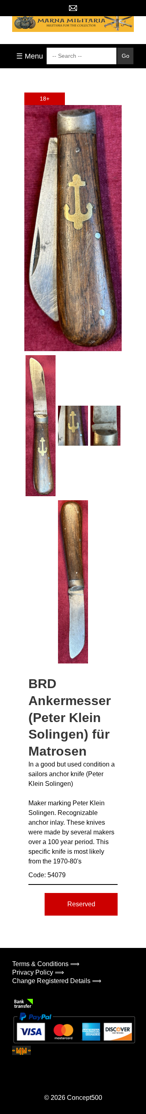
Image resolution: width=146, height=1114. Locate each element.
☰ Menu (29, 56)
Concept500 (84, 1097)
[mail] (73, 8)
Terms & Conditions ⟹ (45, 963)
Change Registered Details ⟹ (56, 980)
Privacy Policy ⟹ (38, 972)
